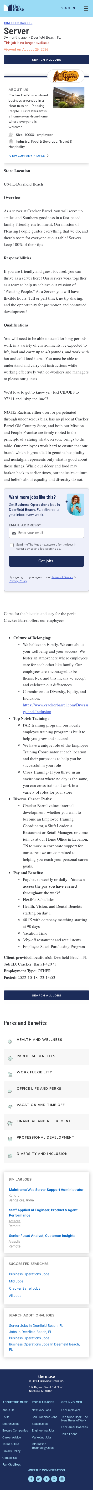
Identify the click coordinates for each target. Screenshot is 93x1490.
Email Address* (25, 525)
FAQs (5, 1417)
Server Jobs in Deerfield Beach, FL (36, 1325)
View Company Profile (27, 156)
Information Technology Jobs (43, 1445)
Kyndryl (14, 1195)
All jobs (15, 1295)
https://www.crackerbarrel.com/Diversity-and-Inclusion (55, 708)
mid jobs (16, 1281)
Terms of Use (10, 1444)
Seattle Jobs (40, 1423)
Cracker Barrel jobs (24, 1288)
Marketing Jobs (42, 1437)
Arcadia (15, 1221)
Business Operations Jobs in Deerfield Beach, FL (44, 1346)
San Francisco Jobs (44, 1417)
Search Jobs (10, 1423)
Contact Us (9, 1457)
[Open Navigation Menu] (86, 8)
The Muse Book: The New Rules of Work (74, 1418)
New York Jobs (41, 1410)
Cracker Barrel (18, 23)
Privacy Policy (18, 581)
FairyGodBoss (11, 1464)
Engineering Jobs (43, 1430)
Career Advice (11, 1437)
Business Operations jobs (29, 1274)
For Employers (70, 1410)
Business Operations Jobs (29, 1338)
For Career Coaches (74, 1427)
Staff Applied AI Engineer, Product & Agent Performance (43, 1212)
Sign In (68, 8)
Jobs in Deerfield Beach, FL (30, 1332)
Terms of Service (62, 577)
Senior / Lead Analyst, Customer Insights (42, 1236)
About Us (8, 1410)
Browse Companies (15, 1430)
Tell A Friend (69, 1434)
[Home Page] (16, 8)
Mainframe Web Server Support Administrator (46, 1189)
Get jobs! (46, 561)
